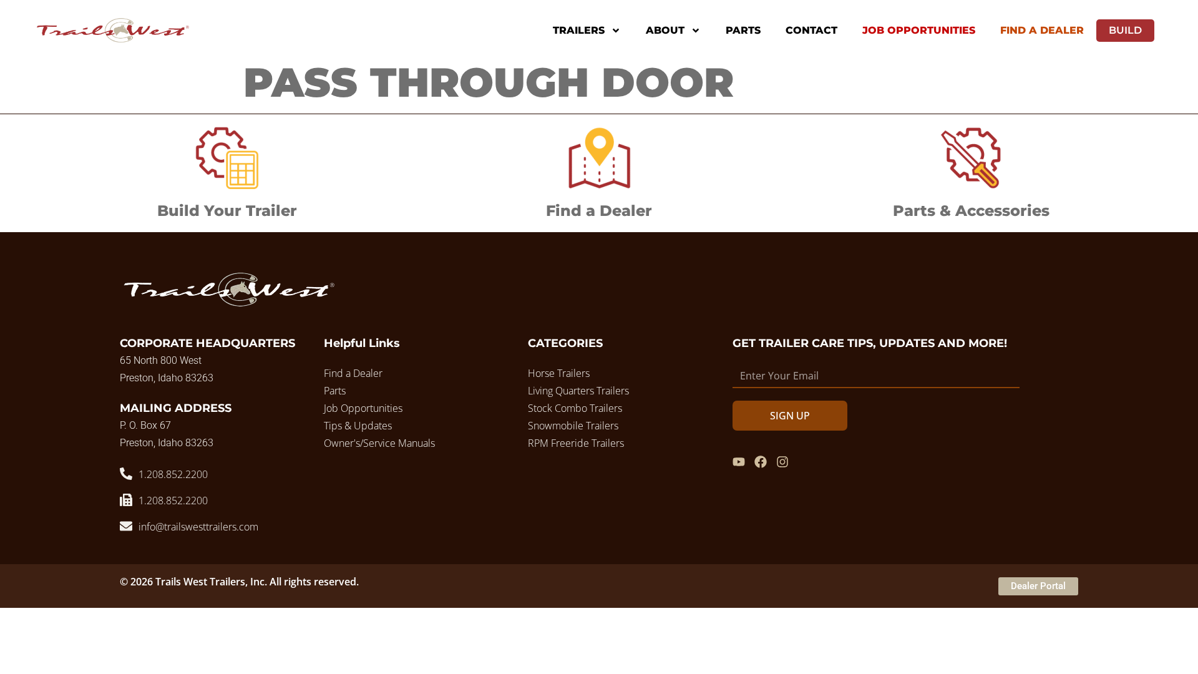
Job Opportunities (918, 30)
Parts (743, 30)
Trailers (579, 30)
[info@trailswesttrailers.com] (126, 526)
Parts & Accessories (971, 211)
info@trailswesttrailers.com (198, 527)
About (665, 30)
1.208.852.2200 (173, 474)
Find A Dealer (1042, 30)
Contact (811, 30)
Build (1125, 30)
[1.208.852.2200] (126, 473)
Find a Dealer (599, 211)
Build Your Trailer (227, 211)
